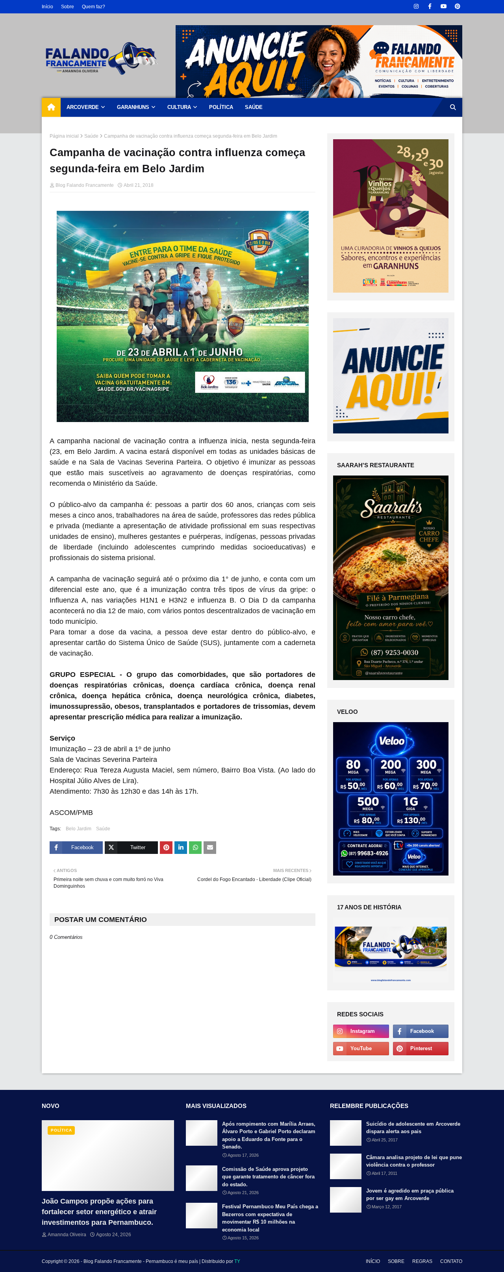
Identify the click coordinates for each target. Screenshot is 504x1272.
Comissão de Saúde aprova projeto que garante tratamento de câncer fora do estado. (268, 1176)
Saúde (91, 136)
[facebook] (430, 6)
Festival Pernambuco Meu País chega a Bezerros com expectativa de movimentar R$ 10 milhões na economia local (270, 1218)
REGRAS (422, 1261)
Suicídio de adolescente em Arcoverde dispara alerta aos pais (413, 1128)
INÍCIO (373, 1261)
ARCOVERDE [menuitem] (83, 107)
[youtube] (443, 6)
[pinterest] (457, 6)
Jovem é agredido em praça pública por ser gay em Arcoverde (410, 1195)
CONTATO (451, 1261)
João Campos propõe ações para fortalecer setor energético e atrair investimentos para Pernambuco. (99, 1211)
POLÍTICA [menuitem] (221, 107)
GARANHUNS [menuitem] (133, 107)
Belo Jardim (78, 828)
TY (237, 1261)
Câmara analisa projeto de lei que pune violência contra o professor (414, 1161)
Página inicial (64, 136)
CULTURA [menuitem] (179, 107)
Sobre (67, 6)
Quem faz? (93, 6)
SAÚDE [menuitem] (254, 107)
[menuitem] (51, 107)
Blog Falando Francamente (85, 185)
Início (47, 6)
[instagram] (416, 6)
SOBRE (396, 1261)
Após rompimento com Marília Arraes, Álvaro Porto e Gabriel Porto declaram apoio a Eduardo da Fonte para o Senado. (268, 1135)
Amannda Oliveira (67, 1234)
